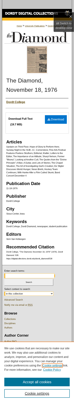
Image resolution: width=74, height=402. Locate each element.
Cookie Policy (52, 369)
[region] (37, 372)
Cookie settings (52, 365)
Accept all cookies (37, 382)
